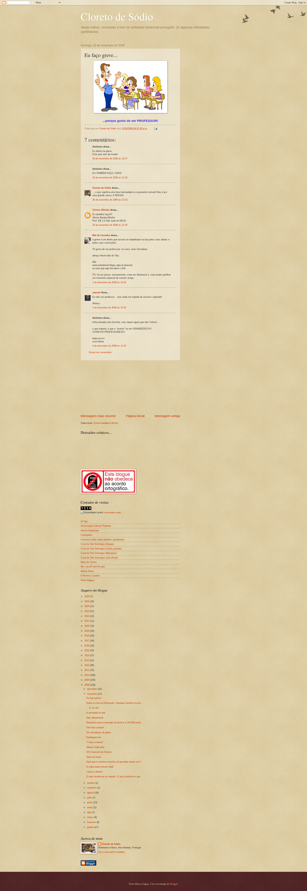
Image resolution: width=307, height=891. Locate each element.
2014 (87, 655)
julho (90, 797)
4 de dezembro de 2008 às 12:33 (109, 345)
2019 (87, 631)
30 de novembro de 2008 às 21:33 (109, 177)
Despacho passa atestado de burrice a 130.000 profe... (114, 722)
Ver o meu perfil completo (111, 852)
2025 (87, 601)
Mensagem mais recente (98, 416)
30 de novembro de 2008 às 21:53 (109, 199)
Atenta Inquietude (90, 530)
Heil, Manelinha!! (95, 717)
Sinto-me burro (93, 757)
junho (90, 802)
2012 (87, 665)
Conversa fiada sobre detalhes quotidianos (102, 539)
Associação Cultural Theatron (96, 526)
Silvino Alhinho (101, 210)
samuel (96, 292)
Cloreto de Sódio (117, 16)
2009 (87, 680)
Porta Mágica (87, 580)
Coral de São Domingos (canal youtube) (101, 548)
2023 (87, 611)
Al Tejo (84, 521)
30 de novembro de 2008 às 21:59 (109, 225)
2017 (87, 640)
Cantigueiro (86, 535)
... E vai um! (92, 707)
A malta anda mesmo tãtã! (100, 766)
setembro (92, 787)
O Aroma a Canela (90, 575)
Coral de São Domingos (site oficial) (99, 557)
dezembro (92, 689)
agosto (91, 792)
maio (90, 807)
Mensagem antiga (167, 416)
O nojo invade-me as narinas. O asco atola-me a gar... (114, 776)
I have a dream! (94, 771)
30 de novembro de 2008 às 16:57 (109, 158)
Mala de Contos (89, 562)
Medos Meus (87, 571)
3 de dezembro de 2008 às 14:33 (109, 307)
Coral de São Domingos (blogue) (97, 544)
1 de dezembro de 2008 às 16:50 (109, 282)
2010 (87, 675)
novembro (92, 694)
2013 (87, 660)
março (90, 817)
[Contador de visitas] (86, 509)
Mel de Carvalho (101, 235)
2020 (87, 626)
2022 (87, 616)
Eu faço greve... (94, 698)
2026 (87, 596)
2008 (87, 685)
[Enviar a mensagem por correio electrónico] (155, 128)
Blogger (174, 884)
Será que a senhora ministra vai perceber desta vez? (113, 761)
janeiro (91, 827)
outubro (91, 783)
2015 (87, 650)
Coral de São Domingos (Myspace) (99, 553)
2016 (87, 645)
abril (89, 812)
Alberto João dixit (95, 747)
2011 (87, 670)
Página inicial (135, 416)
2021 (87, 621)
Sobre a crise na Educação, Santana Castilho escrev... (114, 703)
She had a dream (95, 727)
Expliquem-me (93, 737)
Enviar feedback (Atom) (106, 423)
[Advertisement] (130, 387)
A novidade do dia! (95, 712)
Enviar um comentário (100, 352)
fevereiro (92, 822)
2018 (87, 635)
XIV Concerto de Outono (99, 752)
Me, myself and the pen (93, 566)
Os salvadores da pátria (98, 732)
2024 (87, 606)
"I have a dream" (95, 742)
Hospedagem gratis (112, 512)
